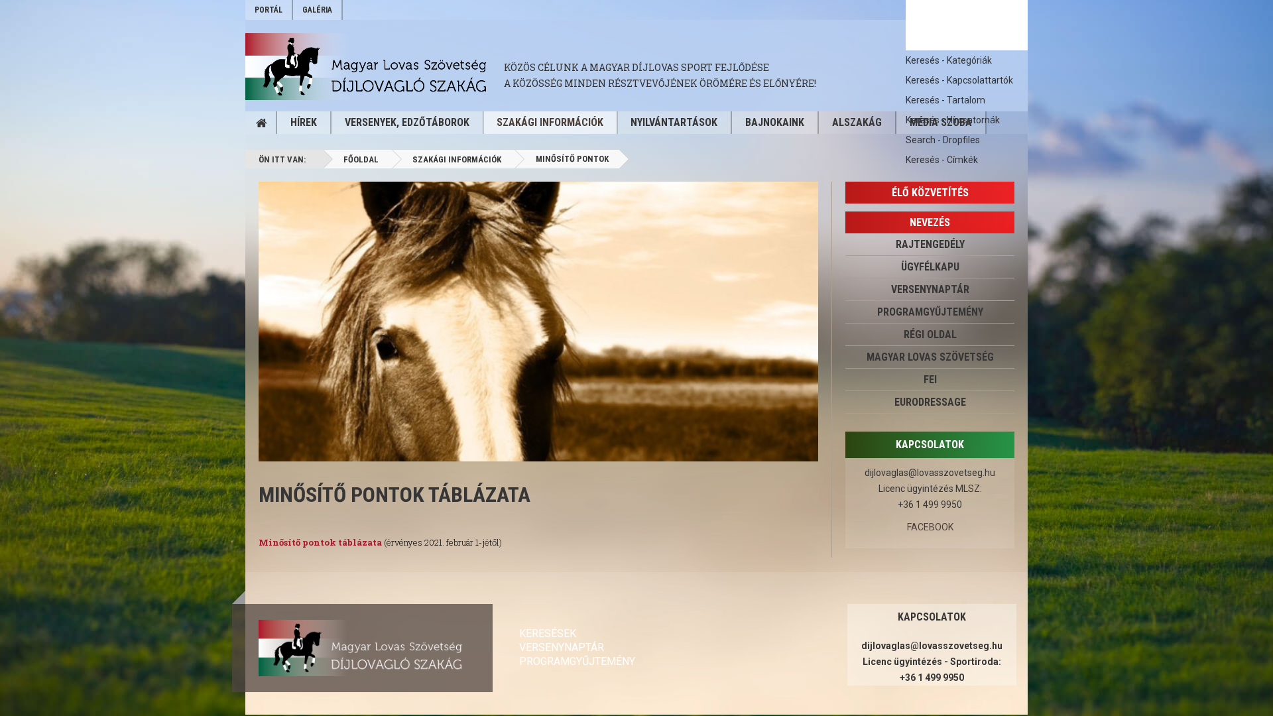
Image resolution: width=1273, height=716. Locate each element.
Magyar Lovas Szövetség (930, 357)
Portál (268, 10)
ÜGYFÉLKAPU (930, 267)
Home (261, 122)
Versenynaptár (561, 647)
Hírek (303, 122)
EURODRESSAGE (930, 402)
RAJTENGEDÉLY (930, 244)
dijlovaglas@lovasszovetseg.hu (930, 472)
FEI (930, 379)
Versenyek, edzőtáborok (407, 122)
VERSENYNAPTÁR (930, 289)
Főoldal (361, 159)
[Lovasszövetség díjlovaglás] (374, 66)
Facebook (930, 527)
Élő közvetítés (930, 192)
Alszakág (857, 122)
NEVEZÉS (930, 222)
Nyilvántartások (674, 122)
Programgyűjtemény (930, 312)
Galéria (317, 10)
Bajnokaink (774, 122)
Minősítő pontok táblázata (394, 494)
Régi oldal (930, 334)
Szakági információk (550, 122)
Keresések (547, 633)
